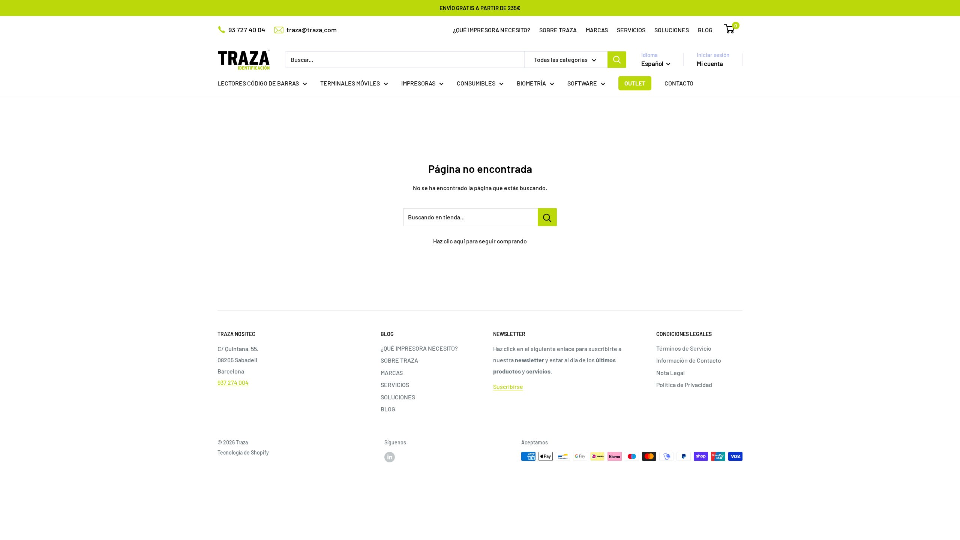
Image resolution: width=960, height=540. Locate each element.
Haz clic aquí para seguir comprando (480, 240)
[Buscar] (617, 59)
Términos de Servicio (683, 348)
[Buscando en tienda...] (547, 217)
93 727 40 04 (246, 30)
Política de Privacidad (684, 384)
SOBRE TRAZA (558, 29)
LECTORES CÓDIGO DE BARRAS (258, 83)
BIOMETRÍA (531, 83)
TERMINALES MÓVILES (350, 83)
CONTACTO (678, 83)
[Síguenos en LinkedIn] (389, 457)
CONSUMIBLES (476, 83)
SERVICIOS (631, 29)
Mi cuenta (710, 63)
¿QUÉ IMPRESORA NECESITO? (491, 29)
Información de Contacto (688, 360)
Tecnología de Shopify (243, 452)
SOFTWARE (582, 83)
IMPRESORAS (418, 83)
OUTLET (634, 83)
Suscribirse (508, 386)
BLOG (705, 29)
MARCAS (597, 29)
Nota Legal (670, 372)
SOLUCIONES (671, 29)
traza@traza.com (311, 30)
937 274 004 (233, 382)
